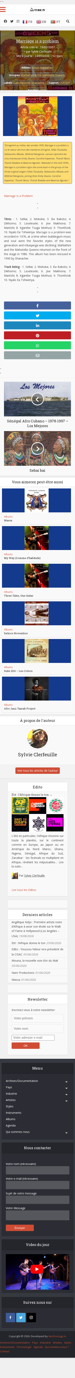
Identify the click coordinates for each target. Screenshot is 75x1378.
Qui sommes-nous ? (57, 1347)
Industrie (11, 1093)
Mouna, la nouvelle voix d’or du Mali (35, 960)
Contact (4, 1351)
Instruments (13, 1113)
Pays (9, 1087)
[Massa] (37, 500)
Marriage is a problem (37, 41)
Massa (8, 520)
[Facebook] (10, 1317)
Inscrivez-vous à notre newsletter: (33, 1010)
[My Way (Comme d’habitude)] (37, 538)
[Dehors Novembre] (37, 613)
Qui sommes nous (18, 1132)
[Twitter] (21, 1317)
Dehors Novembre (16, 633)
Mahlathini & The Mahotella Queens (43, 75)
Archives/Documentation (22, 1081)
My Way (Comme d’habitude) (22, 558)
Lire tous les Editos (24, 890)
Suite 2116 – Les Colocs (18, 671)
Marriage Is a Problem (18, 196)
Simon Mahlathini (42, 67)
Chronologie (24, 1347)
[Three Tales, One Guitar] (37, 576)
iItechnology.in (57, 1336)
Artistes (11, 1100)
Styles (9, 1106)
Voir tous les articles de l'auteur (37, 770)
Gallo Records (21, 82)
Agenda (11, 1125)
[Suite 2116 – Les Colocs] (37, 651)
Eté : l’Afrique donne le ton (32, 795)
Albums (8, 516)
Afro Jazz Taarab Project (19, 708)
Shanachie (37, 82)
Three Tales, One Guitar (18, 595)
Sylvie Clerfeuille (41, 51)
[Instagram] (31, 1317)
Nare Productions (23, 973)
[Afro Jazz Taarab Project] (37, 689)
